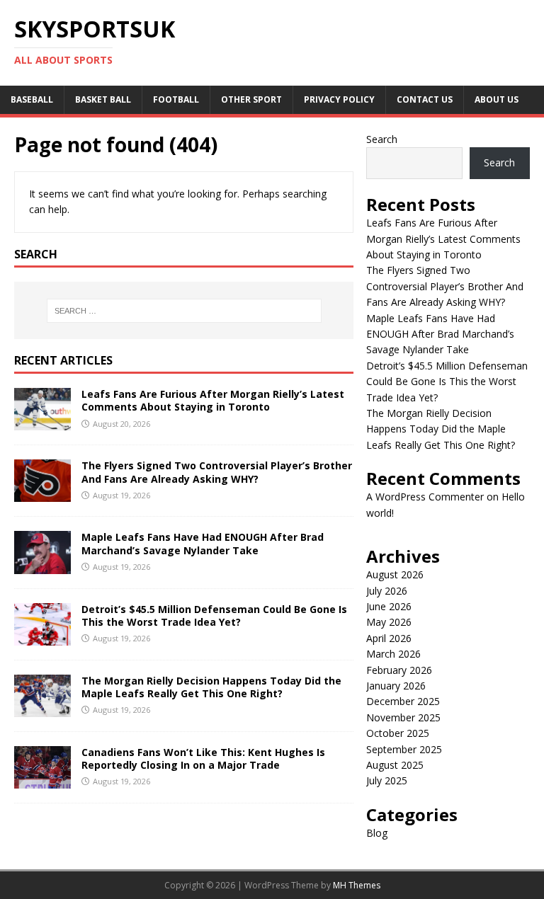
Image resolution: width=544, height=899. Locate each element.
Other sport (251, 99)
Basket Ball (103, 99)
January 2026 (396, 685)
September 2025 (404, 749)
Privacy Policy (339, 99)
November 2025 (403, 717)
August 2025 (395, 765)
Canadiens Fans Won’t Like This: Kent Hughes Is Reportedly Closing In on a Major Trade (203, 758)
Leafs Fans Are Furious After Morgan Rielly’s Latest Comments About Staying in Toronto (212, 400)
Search (381, 139)
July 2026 (386, 590)
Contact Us (425, 99)
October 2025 (397, 733)
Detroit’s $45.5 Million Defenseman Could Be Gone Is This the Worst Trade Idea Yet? (214, 615)
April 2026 (389, 638)
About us (496, 99)
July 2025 (386, 780)
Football (176, 99)
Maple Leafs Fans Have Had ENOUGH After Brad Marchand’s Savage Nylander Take (202, 543)
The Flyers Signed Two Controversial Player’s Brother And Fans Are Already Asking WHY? (216, 472)
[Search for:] (183, 311)
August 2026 (395, 574)
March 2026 (393, 653)
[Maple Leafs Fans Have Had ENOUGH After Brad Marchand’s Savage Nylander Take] (42, 565)
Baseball (32, 99)
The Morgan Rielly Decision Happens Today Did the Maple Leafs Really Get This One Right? (211, 687)
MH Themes (356, 885)
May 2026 (389, 622)
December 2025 (403, 701)
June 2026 (389, 606)
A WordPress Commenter (425, 496)
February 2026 (399, 670)
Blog (376, 833)
